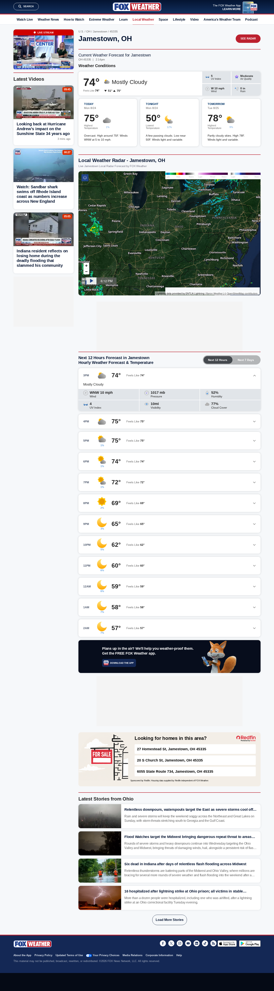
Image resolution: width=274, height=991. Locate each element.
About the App (22, 955)
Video (194, 19)
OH (88, 31)
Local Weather (143, 19)
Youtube (188, 943)
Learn (123, 19)
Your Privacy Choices (106, 955)
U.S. (81, 31)
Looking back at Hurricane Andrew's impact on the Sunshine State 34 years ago (43, 129)
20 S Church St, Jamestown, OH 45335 (170, 760)
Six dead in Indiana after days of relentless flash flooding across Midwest (185, 864)
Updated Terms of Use (69, 955)
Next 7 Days (246, 360)
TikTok (205, 943)
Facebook (163, 943)
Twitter (171, 943)
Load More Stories (170, 920)
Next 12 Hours (217, 360)
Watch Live (25, 19)
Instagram (180, 943)
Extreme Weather (102, 19)
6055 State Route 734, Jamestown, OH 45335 (175, 771)
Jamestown (100, 31)
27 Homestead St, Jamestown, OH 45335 (171, 749)
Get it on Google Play (250, 943)
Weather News (48, 19)
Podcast (251, 19)
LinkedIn (197, 943)
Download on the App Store (227, 943)
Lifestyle (179, 19)
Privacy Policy (43, 955)
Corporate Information (159, 955)
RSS (213, 943)
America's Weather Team (222, 19)
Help (179, 955)
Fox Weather (137, 6)
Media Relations (132, 955)
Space (163, 19)
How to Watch (74, 19)
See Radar (248, 38)
